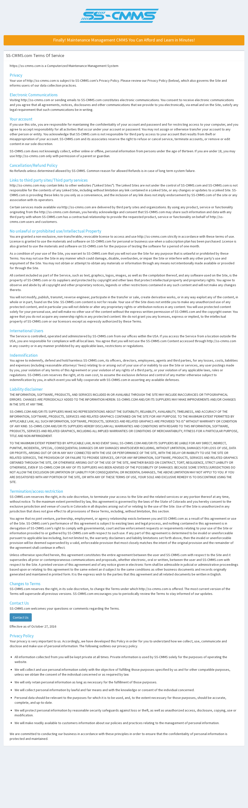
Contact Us (21, 617)
